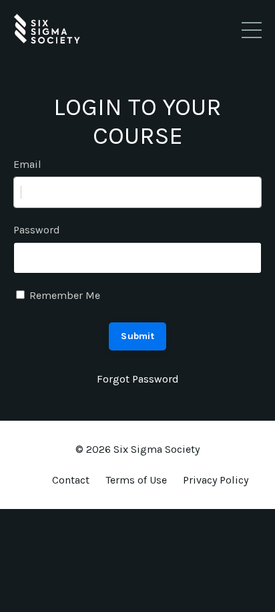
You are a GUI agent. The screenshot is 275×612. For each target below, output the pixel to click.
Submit (137, 336)
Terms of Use (136, 480)
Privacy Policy (215, 480)
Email (27, 164)
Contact (70, 480)
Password (36, 229)
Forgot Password (138, 379)
